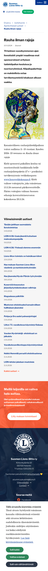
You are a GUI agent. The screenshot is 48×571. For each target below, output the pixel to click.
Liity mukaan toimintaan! (24, 416)
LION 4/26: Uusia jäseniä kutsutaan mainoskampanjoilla (20, 237)
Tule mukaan (28, 12)
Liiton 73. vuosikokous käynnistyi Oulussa (23, 325)
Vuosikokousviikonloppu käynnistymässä (23, 345)
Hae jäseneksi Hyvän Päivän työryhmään (23, 276)
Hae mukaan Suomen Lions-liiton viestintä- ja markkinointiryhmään (20, 266)
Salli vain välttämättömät (22, 564)
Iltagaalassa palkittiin (14, 296)
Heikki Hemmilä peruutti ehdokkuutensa (23, 353)
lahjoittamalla (33, 474)
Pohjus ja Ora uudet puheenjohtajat (20, 316)
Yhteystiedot (23, 482)
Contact (22, 485)
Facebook (26, 500)
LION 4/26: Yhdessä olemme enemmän (22, 247)
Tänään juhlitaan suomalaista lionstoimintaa (17, 226)
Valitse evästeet (17, 557)
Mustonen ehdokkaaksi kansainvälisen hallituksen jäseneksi (22, 306)
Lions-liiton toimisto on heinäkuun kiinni (23, 256)
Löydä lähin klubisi (13, 12)
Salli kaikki (15, 550)
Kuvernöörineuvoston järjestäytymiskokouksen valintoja (20, 286)
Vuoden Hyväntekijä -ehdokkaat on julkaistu (20, 335)
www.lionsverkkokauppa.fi (17, 179)
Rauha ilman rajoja (12, 29)
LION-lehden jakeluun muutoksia (19, 362)
